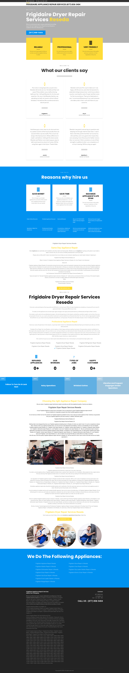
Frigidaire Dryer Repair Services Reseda (64, 299)
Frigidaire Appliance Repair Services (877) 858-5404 (53, 4)
